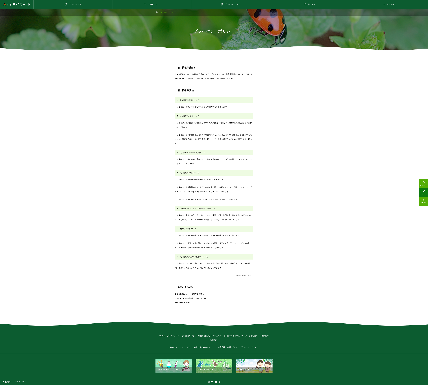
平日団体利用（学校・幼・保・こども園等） (241, 336)
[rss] (219, 382)
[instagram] (209, 382)
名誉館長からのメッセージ (205, 347)
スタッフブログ (185, 347)
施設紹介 (214, 340)
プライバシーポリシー (249, 347)
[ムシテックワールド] (16, 4)
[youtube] (212, 382)
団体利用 (265, 336)
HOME (162, 336)
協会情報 (221, 347)
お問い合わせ (232, 347)
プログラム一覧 (173, 336)
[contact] (216, 382)
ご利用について (188, 336)
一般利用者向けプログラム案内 (208, 336)
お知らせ (173, 347)
